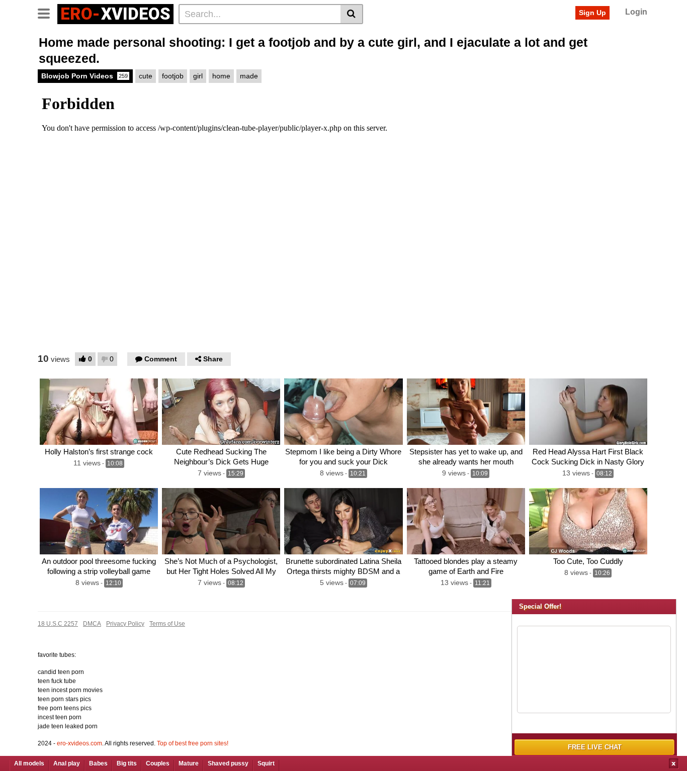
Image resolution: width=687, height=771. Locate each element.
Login (636, 12)
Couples (157, 763)
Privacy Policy (125, 623)
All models (29, 763)
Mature (189, 763)
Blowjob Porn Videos (84, 76)
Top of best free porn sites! (192, 743)
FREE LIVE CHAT (595, 747)
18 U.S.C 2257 (58, 623)
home (221, 76)
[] (351, 14)
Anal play (66, 763)
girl (198, 76)
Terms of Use (167, 623)
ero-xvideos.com (79, 743)
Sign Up (592, 13)
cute (145, 76)
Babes (98, 763)
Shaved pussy (228, 763)
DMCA (92, 623)
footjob (173, 76)
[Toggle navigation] (47, 13)
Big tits (127, 763)
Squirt (266, 763)
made (249, 76)
